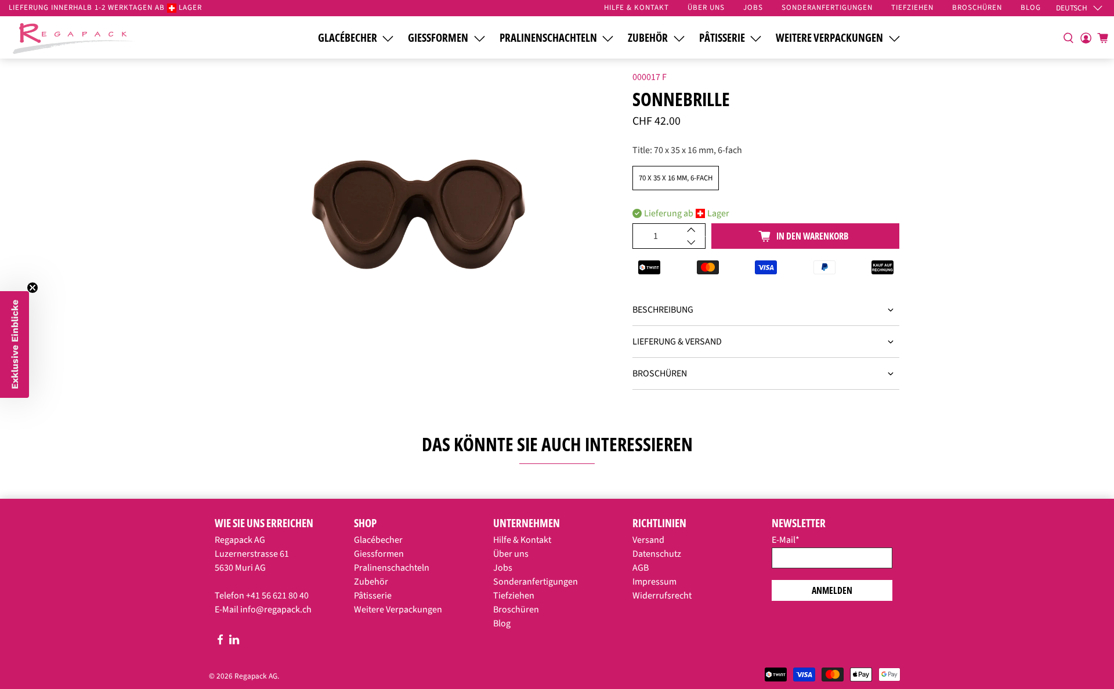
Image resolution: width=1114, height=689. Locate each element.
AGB (640, 567)
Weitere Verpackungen (829, 37)
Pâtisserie (722, 37)
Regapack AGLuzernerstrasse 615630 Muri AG (252, 554)
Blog (502, 623)
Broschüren (659, 373)
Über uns (511, 553)
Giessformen (438, 37)
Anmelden (832, 590)
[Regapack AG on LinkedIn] (234, 642)
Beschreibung (662, 309)
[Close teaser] (32, 287)
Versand (648, 540)
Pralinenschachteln (548, 37)
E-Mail (786, 540)
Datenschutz (656, 553)
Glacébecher (347, 37)
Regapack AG (255, 675)
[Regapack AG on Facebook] (220, 642)
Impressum (654, 581)
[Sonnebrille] (418, 215)
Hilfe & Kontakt (522, 540)
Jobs (502, 567)
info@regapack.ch (276, 609)
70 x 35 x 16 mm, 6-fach (675, 178)
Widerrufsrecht (662, 595)
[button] (14, 344)
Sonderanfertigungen (535, 581)
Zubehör (648, 37)
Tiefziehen (513, 595)
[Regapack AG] (74, 37)
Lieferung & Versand (677, 341)
